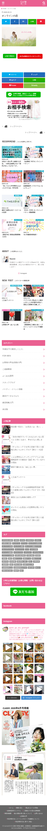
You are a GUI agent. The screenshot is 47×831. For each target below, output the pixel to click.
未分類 (5, 409)
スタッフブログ (8, 382)
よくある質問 (7, 376)
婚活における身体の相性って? (23, 497)
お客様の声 (29, 540)
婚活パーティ (36, 558)
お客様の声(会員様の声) (12, 362)
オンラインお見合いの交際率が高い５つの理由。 (27, 508)
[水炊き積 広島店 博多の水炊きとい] (28, 679)
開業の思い (19, 808)
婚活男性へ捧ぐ (22, 561)
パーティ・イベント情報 (12, 389)
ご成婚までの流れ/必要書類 (31, 810)
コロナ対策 (33, 549)
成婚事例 (5, 564)
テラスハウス (18, 552)
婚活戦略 (13, 561)
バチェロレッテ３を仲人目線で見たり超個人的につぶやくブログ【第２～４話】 (27, 448)
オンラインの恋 (7, 546)
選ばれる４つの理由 (32, 808)
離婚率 (16, 570)
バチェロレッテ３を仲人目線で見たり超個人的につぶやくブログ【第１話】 (27, 518)
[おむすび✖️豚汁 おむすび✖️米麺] (18, 679)
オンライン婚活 (19, 546)
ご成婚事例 (7, 369)
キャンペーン (20, 549)
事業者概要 (8, 813)
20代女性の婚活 (7, 540)
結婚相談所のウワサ (20, 567)
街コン (38, 567)
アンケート (16, 543)
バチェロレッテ (38, 552)
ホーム (11, 808)
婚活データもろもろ (10, 396)
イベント (24, 543)
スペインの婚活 (7, 552)
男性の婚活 (18, 564)
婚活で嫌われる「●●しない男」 (24, 467)
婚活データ (27, 558)
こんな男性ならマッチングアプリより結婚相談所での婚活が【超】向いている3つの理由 (28, 460)
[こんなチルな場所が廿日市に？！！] (7, 647)
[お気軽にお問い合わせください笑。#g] (28, 689)
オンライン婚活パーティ (33, 546)
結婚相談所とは (7, 567)
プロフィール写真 (8, 555)
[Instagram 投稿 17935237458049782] (39, 679)
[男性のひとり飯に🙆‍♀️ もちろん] (7, 679)
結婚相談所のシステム (14, 810)
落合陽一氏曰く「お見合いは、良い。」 (27, 427)
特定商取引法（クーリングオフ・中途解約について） (23, 819)
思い (30, 561)
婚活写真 (5, 561)
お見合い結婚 (7, 543)
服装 (11, 564)
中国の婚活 (30, 555)
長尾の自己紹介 (7, 570)
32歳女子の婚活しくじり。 (13, 349)
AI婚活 (16, 540)
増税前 (5, 558)
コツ (27, 549)
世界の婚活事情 (20, 555)
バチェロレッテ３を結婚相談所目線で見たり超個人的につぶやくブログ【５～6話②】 (28, 490)
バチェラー (27, 552)
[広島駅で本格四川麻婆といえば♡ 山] (39, 658)
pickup (22, 540)
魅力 (21, 570)
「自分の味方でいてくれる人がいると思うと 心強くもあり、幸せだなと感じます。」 (27, 439)
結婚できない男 (28, 564)
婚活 (10, 558)
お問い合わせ (38, 813)
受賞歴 (38, 555)
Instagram (23, 273)
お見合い (38, 540)
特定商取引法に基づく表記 (23, 821)
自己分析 (31, 567)
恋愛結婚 (36, 561)
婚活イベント (17, 558)
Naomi (12, 259)
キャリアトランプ (8, 549)
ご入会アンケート (18, 477)
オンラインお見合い (35, 543)
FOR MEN (6, 356)
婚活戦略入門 (7, 402)
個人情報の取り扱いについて (23, 813)
